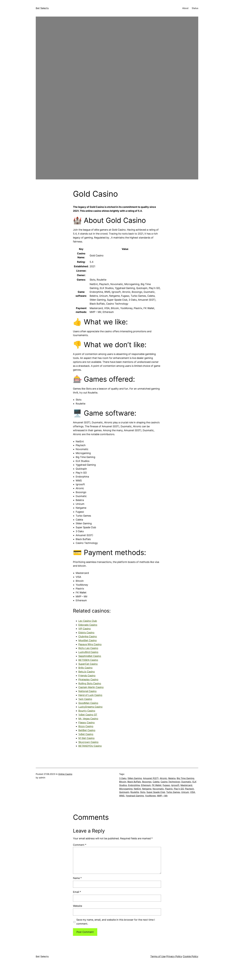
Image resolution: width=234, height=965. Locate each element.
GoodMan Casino (88, 703)
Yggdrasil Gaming (135, 795)
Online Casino (65, 774)
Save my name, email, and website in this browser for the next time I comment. (115, 921)
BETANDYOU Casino (90, 745)
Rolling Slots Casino (89, 683)
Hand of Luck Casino (90, 695)
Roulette (134, 792)
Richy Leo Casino (88, 648)
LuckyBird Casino (88, 652)
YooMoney (150, 795)
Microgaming (126, 788)
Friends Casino (86, 675)
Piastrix (169, 788)
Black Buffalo (134, 781)
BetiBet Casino (86, 730)
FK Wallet (156, 785)
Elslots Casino (86, 632)
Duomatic (186, 781)
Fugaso (166, 785)
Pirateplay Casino (88, 679)
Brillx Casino (85, 667)
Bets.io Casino (86, 671)
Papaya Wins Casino (90, 644)
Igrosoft (175, 785)
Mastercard (186, 785)
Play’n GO (179, 788)
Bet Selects (42, 8)
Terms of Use (158, 956)
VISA (192, 792)
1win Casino (85, 699)
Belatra (172, 778)
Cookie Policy (190, 956)
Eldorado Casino (87, 624)
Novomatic (158, 788)
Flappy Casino (86, 722)
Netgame (146, 788)
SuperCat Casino (88, 663)
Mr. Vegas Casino (88, 718)
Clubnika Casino (87, 636)
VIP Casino (84, 628)
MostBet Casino (87, 640)
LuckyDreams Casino (90, 706)
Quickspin (124, 792)
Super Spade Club (156, 792)
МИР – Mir (162, 795)
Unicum (185, 792)
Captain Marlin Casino (91, 687)
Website (77, 905)
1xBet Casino (85, 734)
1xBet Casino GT (87, 714)
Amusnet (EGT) (151, 778)
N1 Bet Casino (86, 738)
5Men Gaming (135, 778)
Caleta (156, 781)
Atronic (163, 778)
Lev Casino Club (87, 620)
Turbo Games (173, 792)
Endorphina (134, 785)
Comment (79, 844)
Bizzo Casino (85, 726)
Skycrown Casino (88, 742)
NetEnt (137, 788)
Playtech (189, 788)
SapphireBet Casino (89, 656)
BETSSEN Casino (88, 660)
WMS (121, 795)
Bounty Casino (86, 710)
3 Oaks (122, 778)
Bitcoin (122, 781)
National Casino (87, 691)
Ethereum (146, 785)
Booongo (147, 781)
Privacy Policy (174, 956)
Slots (142, 792)
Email (77, 891)
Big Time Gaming (185, 778)
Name (77, 878)
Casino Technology (170, 781)
